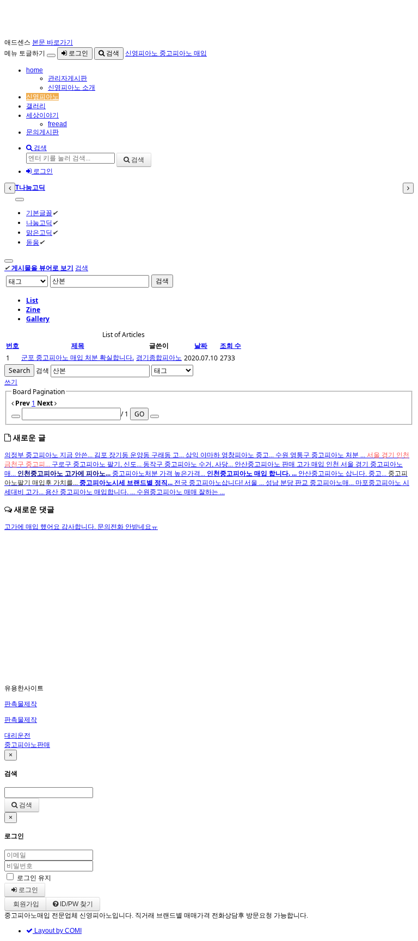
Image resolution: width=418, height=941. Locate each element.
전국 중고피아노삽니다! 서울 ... (220, 483)
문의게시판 (42, 132)
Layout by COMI (57, 930)
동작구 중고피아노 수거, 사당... (189, 464)
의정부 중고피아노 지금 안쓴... (49, 455)
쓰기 (10, 382)
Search (19, 370)
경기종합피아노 (159, 357)
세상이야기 (42, 115)
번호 (12, 345)
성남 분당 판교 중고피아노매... (310, 483)
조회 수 (230, 345)
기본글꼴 (39, 212)
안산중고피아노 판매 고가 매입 (280, 464)
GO (139, 414)
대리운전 (17, 735)
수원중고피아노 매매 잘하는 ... (181, 492)
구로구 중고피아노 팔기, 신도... (97, 464)
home (34, 70)
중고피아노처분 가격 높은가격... (159, 473)
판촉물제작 (20, 704)
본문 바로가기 (52, 42)
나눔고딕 (39, 222)
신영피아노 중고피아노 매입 (166, 53)
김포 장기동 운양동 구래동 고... (140, 455)
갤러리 (36, 106)
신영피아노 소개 (71, 87)
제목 (77, 345)
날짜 (200, 345)
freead (57, 124)
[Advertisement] (209, 608)
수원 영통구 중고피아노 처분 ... (321, 455)
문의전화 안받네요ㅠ (127, 527)
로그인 (77, 53)
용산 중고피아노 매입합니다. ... (91, 492)
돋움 (32, 242)
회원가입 (25, 904)
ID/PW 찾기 (75, 904)
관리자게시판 (67, 78)
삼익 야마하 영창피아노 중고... (230, 455)
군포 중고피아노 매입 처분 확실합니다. (77, 357)
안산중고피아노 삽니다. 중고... (343, 473)
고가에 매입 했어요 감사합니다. (50, 527)
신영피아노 (42, 97)
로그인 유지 (34, 878)
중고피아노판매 (27, 745)
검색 (111, 53)
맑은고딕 (39, 232)
